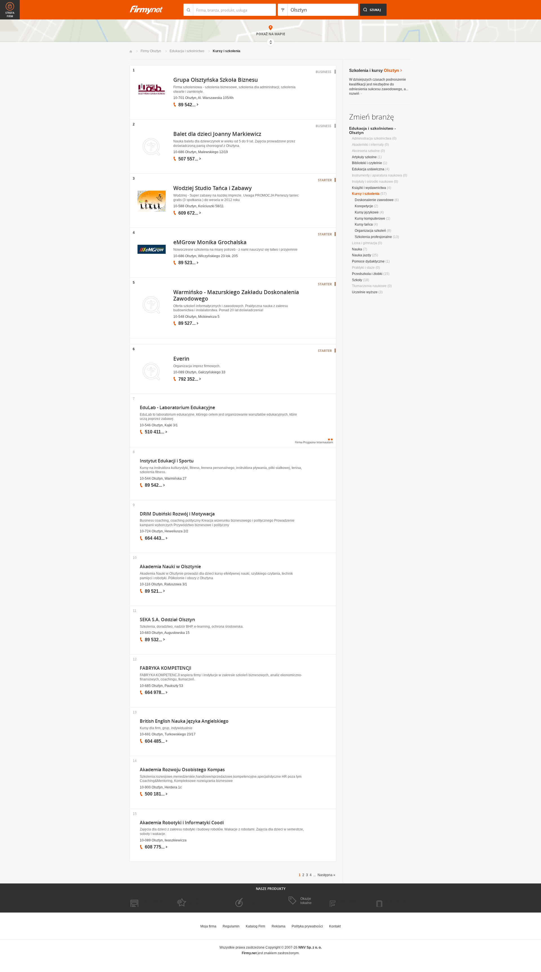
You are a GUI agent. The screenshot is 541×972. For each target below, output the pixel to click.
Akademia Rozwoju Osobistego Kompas (182, 770)
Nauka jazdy (361, 255)
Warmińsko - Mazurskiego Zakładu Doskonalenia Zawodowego (236, 295)
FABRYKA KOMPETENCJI (165, 668)
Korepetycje (364, 206)
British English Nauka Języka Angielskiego (184, 721)
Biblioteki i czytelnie (367, 163)
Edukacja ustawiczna (368, 169)
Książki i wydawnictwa (369, 188)
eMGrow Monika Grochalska (210, 242)
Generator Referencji (247, 901)
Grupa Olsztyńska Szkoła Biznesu (215, 79)
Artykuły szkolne (364, 157)
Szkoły (357, 280)
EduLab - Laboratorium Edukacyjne (177, 408)
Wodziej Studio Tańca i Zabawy (212, 188)
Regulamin (231, 926)
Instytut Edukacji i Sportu (167, 461)
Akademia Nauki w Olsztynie (170, 567)
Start (131, 51)
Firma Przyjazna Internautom (193, 901)
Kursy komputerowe (370, 219)
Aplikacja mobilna (392, 901)
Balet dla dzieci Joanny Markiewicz (217, 134)
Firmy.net (146, 9)
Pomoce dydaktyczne (368, 261)
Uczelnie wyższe (365, 292)
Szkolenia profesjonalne (373, 237)
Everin (181, 358)
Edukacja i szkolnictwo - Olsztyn (372, 130)
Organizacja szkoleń (370, 231)
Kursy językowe (367, 212)
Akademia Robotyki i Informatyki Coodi (182, 823)
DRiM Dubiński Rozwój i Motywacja (177, 514)
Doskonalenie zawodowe (374, 200)
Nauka (357, 249)
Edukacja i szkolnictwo (187, 51)
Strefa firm (9, 14)
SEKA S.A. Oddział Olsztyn (167, 620)
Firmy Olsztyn (151, 51)
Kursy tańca (364, 224)
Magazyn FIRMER (346, 901)
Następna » (326, 875)
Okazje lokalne (306, 901)
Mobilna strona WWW (146, 901)
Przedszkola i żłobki (367, 274)
